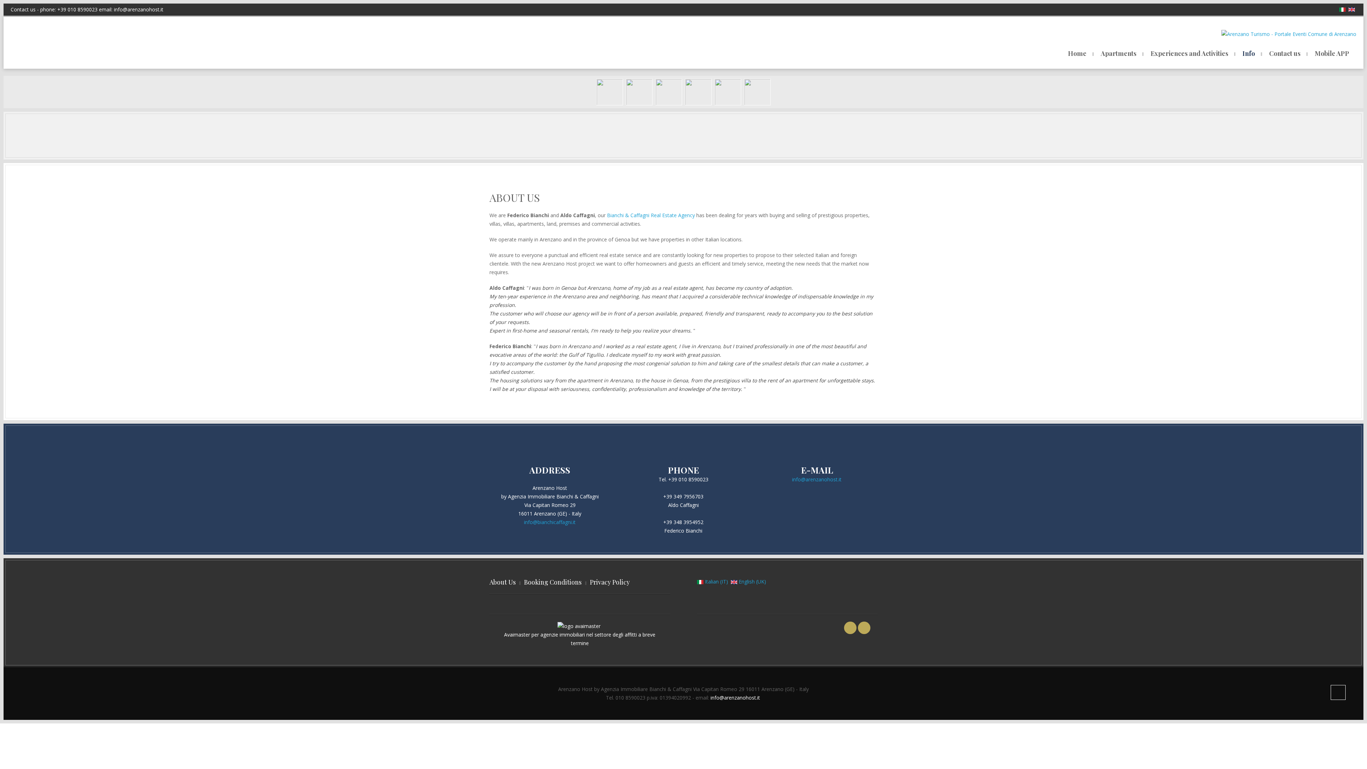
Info (1248, 53)
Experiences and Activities (1189, 53)
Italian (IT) (716, 581)
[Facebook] (850, 628)
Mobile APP (1332, 53)
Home (1077, 53)
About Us (502, 582)
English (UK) (751, 581)
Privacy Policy (610, 582)
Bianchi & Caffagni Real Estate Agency (651, 215)
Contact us (1284, 53)
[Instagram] (864, 628)
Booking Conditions (553, 582)
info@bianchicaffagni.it (550, 522)
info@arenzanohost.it (138, 9)
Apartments (1118, 53)
